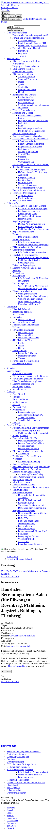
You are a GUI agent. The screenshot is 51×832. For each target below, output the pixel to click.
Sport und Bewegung (27, 79)
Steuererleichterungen (28, 185)
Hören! (21, 348)
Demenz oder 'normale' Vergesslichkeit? (30, 35)
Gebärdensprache (26, 100)
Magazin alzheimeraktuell (23, 322)
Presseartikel (23, 159)
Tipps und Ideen (25, 195)
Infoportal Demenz (26, 515)
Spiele (21, 84)
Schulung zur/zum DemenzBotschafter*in (28, 447)
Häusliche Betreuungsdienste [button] (25, 255)
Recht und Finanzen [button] (21, 167)
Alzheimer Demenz (27, 40)
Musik (21, 82)
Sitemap (10, 815)
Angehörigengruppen (16, 754)
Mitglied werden (19, 402)
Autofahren (23, 175)
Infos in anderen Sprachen (30, 115)
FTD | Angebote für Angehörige (26, 247)
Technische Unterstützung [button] (24, 193)
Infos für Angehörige (27, 141)
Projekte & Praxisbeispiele (30, 146)
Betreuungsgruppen (15, 762)
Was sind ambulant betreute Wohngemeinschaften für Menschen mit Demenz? (30, 301)
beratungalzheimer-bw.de (30, 571)
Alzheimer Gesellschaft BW (30, 415)
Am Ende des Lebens (22, 200)
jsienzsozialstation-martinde (18, 646)
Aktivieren (6, 671)
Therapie (22, 56)
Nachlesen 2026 (25, 332)
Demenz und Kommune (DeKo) (32, 513)
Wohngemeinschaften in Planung (33, 296)
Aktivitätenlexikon (26, 76)
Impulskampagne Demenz (30, 544)
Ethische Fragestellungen (23, 110)
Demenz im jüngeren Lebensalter (27, 136)
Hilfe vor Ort (12, 556)
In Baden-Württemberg (22, 373)
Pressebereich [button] (18, 409)
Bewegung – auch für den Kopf (32, 531)
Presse (9, 813)
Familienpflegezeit (26, 180)
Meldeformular (19, 389)
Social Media (18, 314)
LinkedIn (11, 828)
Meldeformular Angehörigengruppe (34, 229)
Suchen (10, 27)
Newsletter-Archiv (26, 319)
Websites (22, 156)
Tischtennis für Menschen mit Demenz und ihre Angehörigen (32, 506)
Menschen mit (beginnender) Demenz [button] (29, 206)
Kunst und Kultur (26, 502)
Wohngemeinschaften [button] (22, 291)
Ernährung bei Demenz (22, 71)
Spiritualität (23, 87)
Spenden (16, 404)
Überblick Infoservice (22, 309)
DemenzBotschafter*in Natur (31, 443)
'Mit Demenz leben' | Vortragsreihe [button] (27, 451)
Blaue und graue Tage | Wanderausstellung (28, 522)
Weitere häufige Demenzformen (32, 45)
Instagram (11, 823)
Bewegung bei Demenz (28, 536)
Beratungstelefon (20, 435)
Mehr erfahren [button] (13, 58)
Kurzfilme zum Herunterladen (25, 324)
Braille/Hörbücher (26, 102)
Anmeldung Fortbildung (29, 461)
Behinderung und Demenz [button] (24, 94)
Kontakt (16, 422)
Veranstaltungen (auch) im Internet (27, 378)
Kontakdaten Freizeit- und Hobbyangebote (30, 217)
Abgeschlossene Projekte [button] (23, 510)
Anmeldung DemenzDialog (30, 474)
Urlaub (21, 92)
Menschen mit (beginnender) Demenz (24, 751)
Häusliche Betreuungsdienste (20, 559)
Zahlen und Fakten (26, 417)
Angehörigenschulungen (23, 231)
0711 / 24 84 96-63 (9, 571)
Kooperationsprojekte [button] (22, 492)
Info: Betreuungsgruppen (29, 242)
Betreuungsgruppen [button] (21, 239)
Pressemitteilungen (26, 412)
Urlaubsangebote (14, 790)
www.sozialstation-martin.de (22, 635)
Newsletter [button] (17, 317)
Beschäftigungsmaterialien (30, 128)
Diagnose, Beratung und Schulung (33, 120)
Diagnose (22, 53)
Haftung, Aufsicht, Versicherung (32, 172)
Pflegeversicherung (26, 177)
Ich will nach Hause (21, 482)
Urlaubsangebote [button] (20, 283)
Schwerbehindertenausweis (30, 188)
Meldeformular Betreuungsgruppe (33, 244)
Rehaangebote (13, 787)
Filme (20, 125)
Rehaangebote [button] (18, 275)
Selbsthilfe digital (20, 490)
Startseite (11, 807)
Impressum (12, 818)
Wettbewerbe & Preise (22, 363)
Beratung (11, 759)
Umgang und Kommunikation (25, 66)
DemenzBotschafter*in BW (30, 440)
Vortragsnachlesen (26, 162)
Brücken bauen (25, 526)
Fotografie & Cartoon (27, 353)
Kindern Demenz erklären (24, 133)
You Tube (11, 826)
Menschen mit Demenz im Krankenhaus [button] (30, 138)
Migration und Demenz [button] (22, 113)
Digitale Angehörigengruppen (31, 224)
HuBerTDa (23, 518)
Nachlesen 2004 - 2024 (28, 337)
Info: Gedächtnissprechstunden (32, 252)
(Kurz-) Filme (24, 154)
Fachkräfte (23, 123)
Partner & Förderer (20, 407)
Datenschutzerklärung (18, 666)
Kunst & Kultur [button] (19, 350)
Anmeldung (23, 453)
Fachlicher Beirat (20, 399)
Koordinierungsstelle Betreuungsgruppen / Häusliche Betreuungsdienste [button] (30, 429)
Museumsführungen (27, 355)
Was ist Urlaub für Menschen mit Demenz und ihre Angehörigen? (33, 287)
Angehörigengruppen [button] (22, 221)
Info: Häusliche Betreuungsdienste (33, 257)
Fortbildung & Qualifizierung (25, 361)
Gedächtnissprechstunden (18, 767)
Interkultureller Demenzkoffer (31, 131)
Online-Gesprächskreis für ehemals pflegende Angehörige (28, 478)
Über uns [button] (11, 391)
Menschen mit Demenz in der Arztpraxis (30, 164)
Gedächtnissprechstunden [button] (23, 250)
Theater (21, 358)
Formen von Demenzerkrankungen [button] (28, 38)
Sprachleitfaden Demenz (29, 420)
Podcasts (16, 327)
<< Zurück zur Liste (10, 576)
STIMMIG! (23, 541)
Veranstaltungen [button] (14, 371)
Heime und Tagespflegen (23, 265)
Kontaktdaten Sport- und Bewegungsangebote (29, 212)
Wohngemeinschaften (27, 293)
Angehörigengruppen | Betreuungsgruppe (31, 487)
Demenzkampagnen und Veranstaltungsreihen (23, 385)
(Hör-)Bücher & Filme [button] (22, 340)
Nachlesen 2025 (25, 335)
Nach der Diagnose (26, 528)
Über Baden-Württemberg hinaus (27, 381)
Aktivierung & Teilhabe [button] (23, 74)
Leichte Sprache (25, 97)
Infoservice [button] (12, 306)
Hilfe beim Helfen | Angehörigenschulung (31, 466)
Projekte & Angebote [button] (16, 425)
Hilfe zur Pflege (25, 182)
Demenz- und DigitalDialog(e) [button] (26, 471)
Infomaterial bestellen (22, 312)
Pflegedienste (18, 273)
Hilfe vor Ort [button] (12, 203)
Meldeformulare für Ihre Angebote (33, 433)
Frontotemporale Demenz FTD (32, 43)
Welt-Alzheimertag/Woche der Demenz (30, 376)
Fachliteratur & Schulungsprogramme (28, 150)
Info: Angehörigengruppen (30, 226)
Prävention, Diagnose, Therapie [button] (26, 48)
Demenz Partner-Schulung (24, 484)
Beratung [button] (16, 234)
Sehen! (21, 345)
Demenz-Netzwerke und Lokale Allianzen (26, 782)
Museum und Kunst (27, 89)
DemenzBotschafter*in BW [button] (24, 438)
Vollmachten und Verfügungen (31, 169)
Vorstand (16, 397)
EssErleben (23, 534)
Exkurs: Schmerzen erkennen (31, 144)
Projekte (22, 118)
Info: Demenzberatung (28, 237)
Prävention (23, 51)
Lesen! (21, 343)
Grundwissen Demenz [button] (17, 32)
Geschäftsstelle (19, 394)
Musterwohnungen (26, 198)
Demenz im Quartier (21, 464)
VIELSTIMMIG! (26, 539)
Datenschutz (12, 820)
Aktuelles (11, 368)
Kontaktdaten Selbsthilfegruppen (32, 208)
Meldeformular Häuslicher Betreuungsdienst (30, 261)
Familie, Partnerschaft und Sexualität (28, 190)
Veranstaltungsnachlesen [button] (23, 330)
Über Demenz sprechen (23, 69)
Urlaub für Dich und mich (29, 500)
